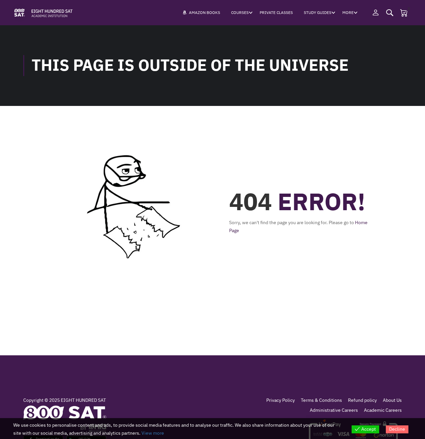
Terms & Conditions (321, 400)
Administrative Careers (334, 410)
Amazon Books (204, 13)
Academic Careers (383, 410)
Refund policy (362, 400)
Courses (240, 13)
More (348, 13)
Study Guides (317, 13)
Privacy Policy (280, 400)
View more (152, 433)
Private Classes (276, 13)
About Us (392, 400)
